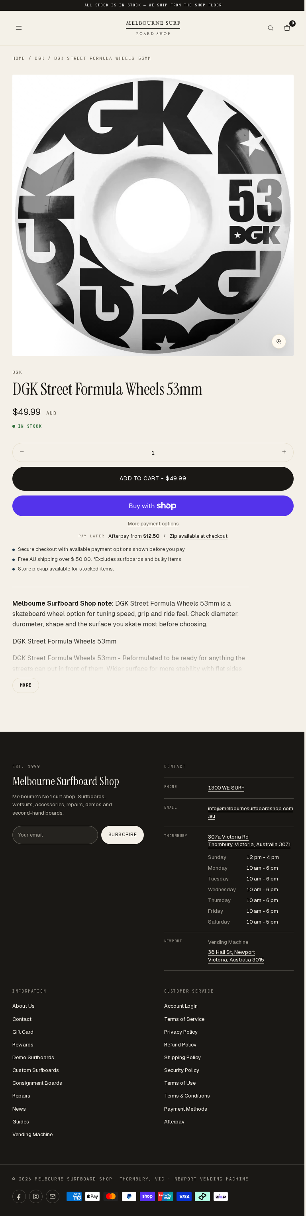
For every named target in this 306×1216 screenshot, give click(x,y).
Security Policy (181, 1070)
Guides (20, 1121)
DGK (39, 58)
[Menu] (18, 28)
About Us (23, 1006)
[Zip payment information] (220, 1196)
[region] (153, 216)
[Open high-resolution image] (279, 341)
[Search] (270, 28)
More (26, 685)
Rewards (22, 1044)
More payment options (153, 524)
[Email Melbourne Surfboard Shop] (52, 1196)
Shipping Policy (182, 1057)
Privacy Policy (181, 1031)
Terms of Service (184, 1019)
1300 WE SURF (226, 787)
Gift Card (22, 1031)
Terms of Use (180, 1083)
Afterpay (174, 1121)
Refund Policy (180, 1044)
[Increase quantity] (284, 452)
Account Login (181, 1006)
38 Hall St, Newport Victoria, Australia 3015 (236, 956)
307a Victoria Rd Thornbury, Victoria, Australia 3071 (249, 840)
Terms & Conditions (187, 1095)
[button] (153, 216)
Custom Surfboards (35, 1070)
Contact (21, 1019)
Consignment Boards (37, 1083)
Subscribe (122, 834)
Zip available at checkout (199, 536)
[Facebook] (19, 1196)
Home (18, 58)
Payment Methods (185, 1108)
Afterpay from (133, 536)
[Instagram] (36, 1196)
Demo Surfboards (33, 1057)
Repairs (21, 1095)
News (19, 1108)
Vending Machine (32, 1134)
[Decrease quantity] (22, 452)
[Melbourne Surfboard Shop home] (153, 28)
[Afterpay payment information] (202, 1196)
